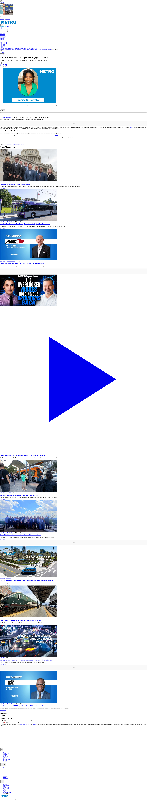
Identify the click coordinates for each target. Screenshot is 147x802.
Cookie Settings (54, 49)
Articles (9, 26)
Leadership (17, 144)
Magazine (2, 48)
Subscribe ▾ (3, 3)
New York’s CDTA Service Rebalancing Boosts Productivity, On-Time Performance (25, 224)
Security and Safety (4, 42)
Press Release (31, 49)
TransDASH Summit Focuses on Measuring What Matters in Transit (20, 535)
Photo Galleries (13, 48)
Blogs (7, 48)
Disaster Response (3, 29)
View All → (2, 711)
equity (131, 127)
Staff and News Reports (11, 221)
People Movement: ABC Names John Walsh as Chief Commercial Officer (22, 263)
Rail (1, 40)
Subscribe (2, 19)
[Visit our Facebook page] (1, 716)
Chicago (56, 135)
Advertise (12, 49)
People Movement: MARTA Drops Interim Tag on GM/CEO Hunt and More (23, 705)
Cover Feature (3, 26)
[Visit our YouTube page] (4, 716)
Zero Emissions (3, 46)
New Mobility (3, 36)
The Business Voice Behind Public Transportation (15, 184)
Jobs (20, 48)
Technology (2, 44)
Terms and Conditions (48, 49)
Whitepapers (27, 48)
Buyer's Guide (34, 48)
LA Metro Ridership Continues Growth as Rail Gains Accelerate (19, 495)
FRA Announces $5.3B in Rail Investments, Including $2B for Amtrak (20, 620)
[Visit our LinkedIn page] (2, 716)
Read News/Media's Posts (5, 65)
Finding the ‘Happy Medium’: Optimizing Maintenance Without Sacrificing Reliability (26, 660)
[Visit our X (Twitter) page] (3, 716)
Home (1, 54)
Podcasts (18, 48)
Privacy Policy (41, 49)
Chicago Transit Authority (7, 117)
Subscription (2, 49)
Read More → (3, 188)
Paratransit (2, 38)
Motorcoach (2, 34)
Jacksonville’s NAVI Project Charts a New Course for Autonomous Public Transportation (26, 580)
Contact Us (36, 49)
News (7, 26)
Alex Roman (9, 181)
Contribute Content (25, 49)
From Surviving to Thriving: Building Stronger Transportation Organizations (23, 455)
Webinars (23, 48)
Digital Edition (7, 19)
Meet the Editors (8, 49)
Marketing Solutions (18, 49)
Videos (9, 48)
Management (2, 32)
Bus (1, 27)
